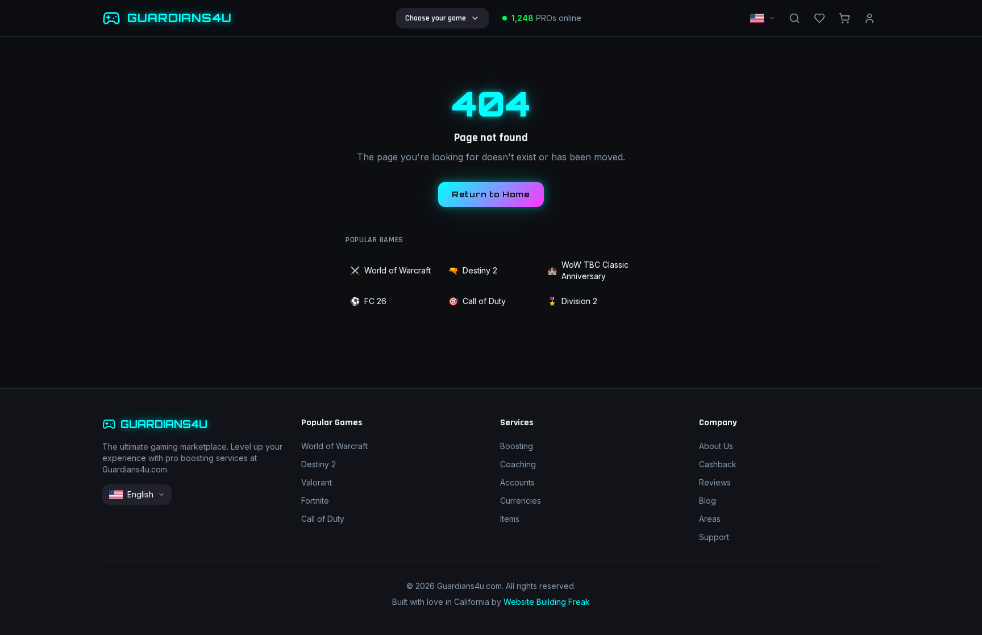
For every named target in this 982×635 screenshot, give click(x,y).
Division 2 (572, 301)
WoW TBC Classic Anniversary (588, 270)
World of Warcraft (390, 270)
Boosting (516, 446)
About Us (716, 446)
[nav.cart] (844, 18)
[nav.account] (869, 18)
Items (509, 519)
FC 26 (368, 301)
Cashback (718, 464)
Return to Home (491, 194)
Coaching (518, 464)
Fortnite (315, 500)
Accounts (517, 482)
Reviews (715, 482)
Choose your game (435, 18)
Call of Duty (477, 301)
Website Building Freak (547, 602)
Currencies (520, 500)
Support (714, 537)
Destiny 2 (472, 270)
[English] (763, 18)
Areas (710, 519)
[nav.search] (794, 18)
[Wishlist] (819, 18)
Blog (707, 500)
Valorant (316, 482)
